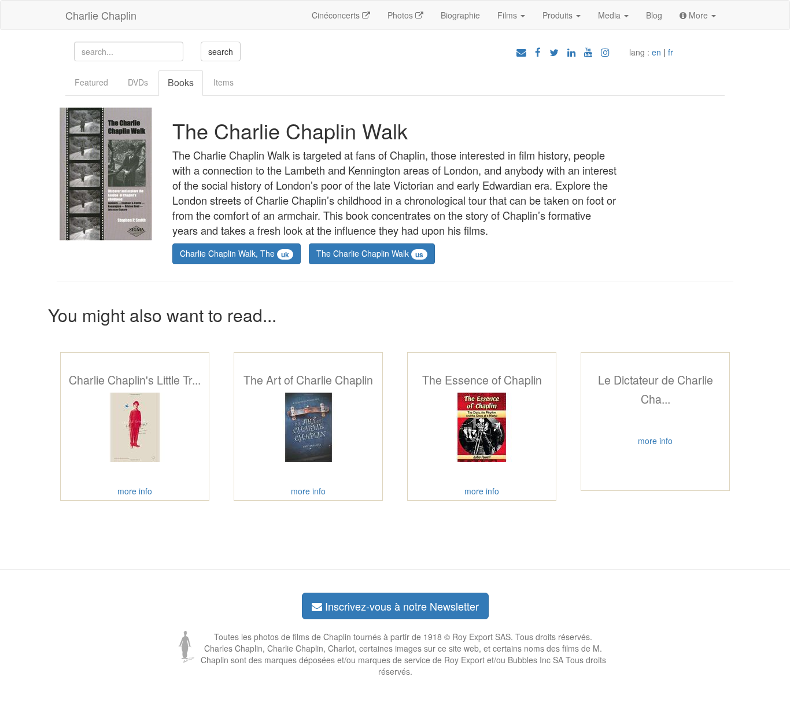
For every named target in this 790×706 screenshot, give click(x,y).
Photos (401, 15)
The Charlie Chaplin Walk (369, 253)
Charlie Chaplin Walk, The (234, 253)
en (656, 52)
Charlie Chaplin (100, 15)
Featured (91, 82)
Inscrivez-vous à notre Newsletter (400, 605)
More (698, 15)
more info (134, 491)
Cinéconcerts (337, 15)
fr (670, 52)
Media (610, 15)
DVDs (138, 82)
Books (181, 82)
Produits (558, 15)
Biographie (460, 15)
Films (508, 15)
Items (223, 82)
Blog (654, 15)
